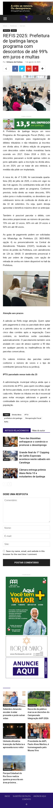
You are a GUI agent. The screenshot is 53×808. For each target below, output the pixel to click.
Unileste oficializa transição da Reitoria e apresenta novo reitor (14, 744)
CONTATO (26, 799)
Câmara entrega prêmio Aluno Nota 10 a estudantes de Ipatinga (32, 473)
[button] (49, 19)
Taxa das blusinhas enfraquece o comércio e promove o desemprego (33, 441)
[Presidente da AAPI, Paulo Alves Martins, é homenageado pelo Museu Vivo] (39, 731)
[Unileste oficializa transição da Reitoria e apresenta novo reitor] (14, 731)
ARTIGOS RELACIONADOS (17, 430)
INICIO (7, 796)
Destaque (7, 705)
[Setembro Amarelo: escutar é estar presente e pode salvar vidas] (14, 699)
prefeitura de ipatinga (13, 418)
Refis (6, 422)
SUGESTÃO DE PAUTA (22, 796)
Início (5, 26)
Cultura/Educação (10, 737)
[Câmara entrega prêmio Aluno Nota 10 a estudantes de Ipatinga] (10, 473)
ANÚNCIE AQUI (39, 796)
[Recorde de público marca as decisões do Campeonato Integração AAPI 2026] (39, 699)
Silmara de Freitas (14, 62)
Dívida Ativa (16, 414)
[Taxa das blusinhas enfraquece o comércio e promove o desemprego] (10, 442)
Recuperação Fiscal (33, 418)
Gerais (22, 26)
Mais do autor (38, 430)
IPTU (26, 414)
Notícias (13, 26)
